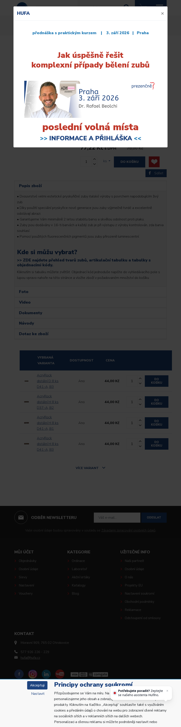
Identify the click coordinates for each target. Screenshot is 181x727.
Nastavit (38, 693)
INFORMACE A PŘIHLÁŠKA (90, 138)
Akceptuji (37, 685)
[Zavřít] (167, 691)
